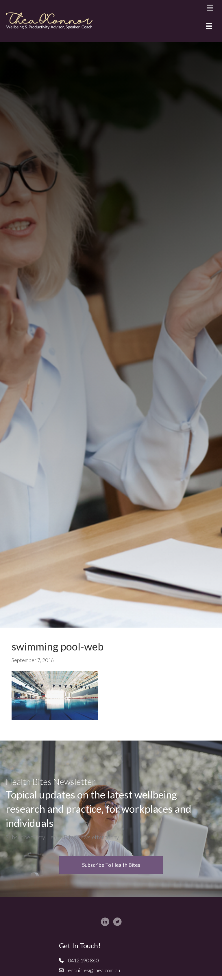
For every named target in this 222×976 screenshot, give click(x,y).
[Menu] (210, 7)
